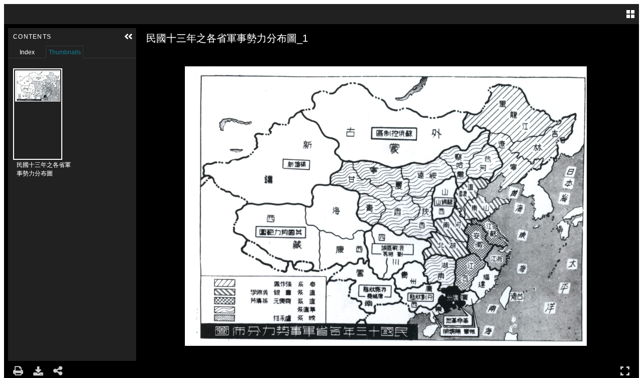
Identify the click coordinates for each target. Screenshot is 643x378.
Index (27, 52)
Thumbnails (65, 52)
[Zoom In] (147, 58)
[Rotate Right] (175, 58)
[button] (129, 37)
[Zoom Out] (161, 58)
